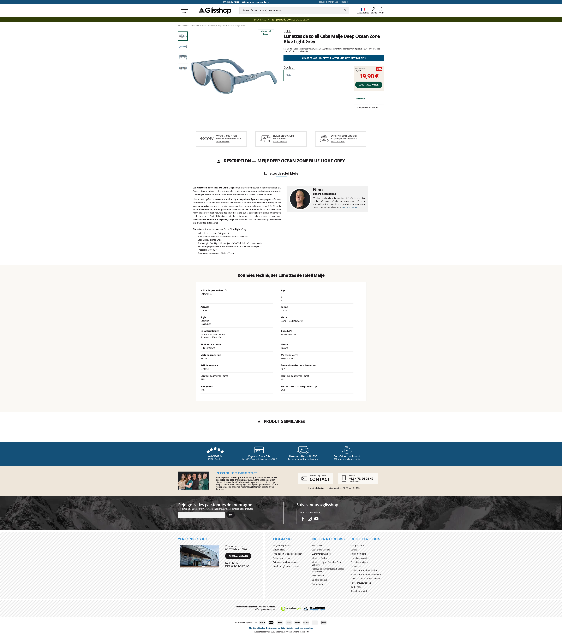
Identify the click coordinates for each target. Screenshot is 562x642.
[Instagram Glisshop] (310, 519)
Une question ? (357, 545)
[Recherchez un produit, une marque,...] (345, 10)
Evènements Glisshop (321, 553)
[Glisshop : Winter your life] (215, 10)
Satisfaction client (358, 553)
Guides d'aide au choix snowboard (366, 574)
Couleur (289, 67)
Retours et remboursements (285, 562)
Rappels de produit (359, 591)
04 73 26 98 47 (349, 207)
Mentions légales (319, 558)
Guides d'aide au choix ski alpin (364, 570)
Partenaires (356, 566)
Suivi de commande (281, 558)
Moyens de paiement (282, 545)
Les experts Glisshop (321, 549)
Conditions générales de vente (286, 566)
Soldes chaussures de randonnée (365, 578)
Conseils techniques (359, 562)
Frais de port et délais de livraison (287, 553)
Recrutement (317, 584)
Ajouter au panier (368, 84)
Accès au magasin (238, 556)
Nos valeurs (317, 545)
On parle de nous (319, 579)
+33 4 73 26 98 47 (361, 478)
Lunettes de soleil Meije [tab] (281, 173)
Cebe (287, 31)
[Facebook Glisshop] (303, 519)
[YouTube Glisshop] (316, 519)
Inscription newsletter (360, 558)
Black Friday (356, 586)
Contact (354, 549)
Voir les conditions (222, 141)
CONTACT (319, 479)
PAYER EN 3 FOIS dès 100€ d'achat (246, 2)
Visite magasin (318, 575)
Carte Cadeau (279, 549)
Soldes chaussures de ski (361, 582)
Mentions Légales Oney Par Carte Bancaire (326, 563)
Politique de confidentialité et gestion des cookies (289, 628)
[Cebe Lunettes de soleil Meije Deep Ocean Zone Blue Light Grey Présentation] (234, 76)
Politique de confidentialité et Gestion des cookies (328, 570)
